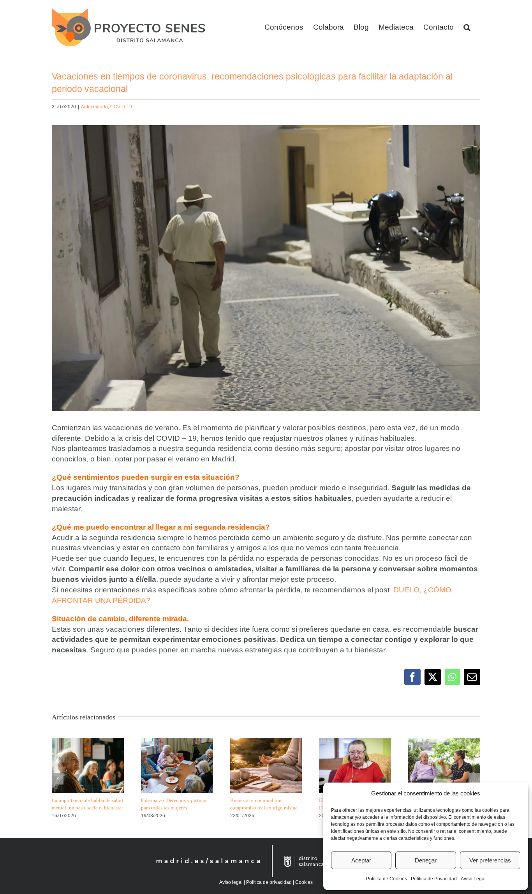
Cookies (304, 882)
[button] (466, 27)
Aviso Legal (473, 879)
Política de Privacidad (434, 879)
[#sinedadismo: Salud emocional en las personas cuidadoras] (444, 742)
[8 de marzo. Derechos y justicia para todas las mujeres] (177, 742)
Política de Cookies (386, 879)
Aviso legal (231, 882)
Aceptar (361, 860)
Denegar (426, 860)
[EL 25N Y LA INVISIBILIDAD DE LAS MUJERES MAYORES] (355, 742)
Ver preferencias (490, 860)
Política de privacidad (269, 882)
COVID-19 (121, 107)
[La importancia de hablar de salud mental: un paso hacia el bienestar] (88, 742)
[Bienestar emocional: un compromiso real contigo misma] (266, 742)
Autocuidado (94, 107)
